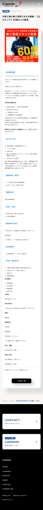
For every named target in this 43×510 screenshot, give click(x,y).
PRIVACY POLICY (20, 495)
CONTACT (6, 484)
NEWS (11, 401)
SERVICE (6, 476)
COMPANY (6, 471)
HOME (4, 401)
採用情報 (6, 11)
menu (39, 4)
